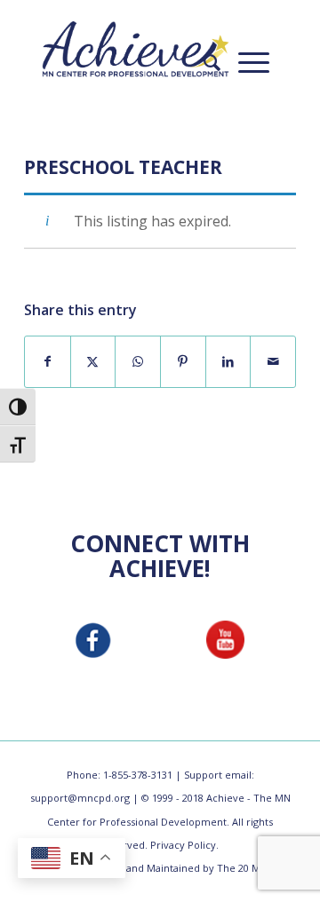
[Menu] (244, 62)
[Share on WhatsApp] (138, 361)
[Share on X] (93, 361)
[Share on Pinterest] (183, 361)
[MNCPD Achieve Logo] (135, 48)
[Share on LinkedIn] (228, 361)
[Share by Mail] (273, 361)
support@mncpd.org (80, 797)
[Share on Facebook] (47, 361)
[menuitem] (203, 62)
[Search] (203, 62)
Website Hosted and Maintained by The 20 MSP (160, 867)
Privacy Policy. (184, 844)
